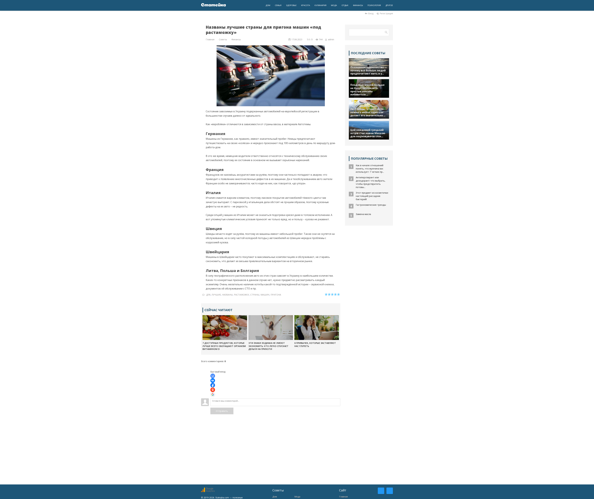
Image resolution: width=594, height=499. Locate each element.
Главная (343, 496)
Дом (274, 496)
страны (254, 294)
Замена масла (363, 214)
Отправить (222, 410)
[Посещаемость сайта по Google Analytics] (208, 491)
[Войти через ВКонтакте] (212, 380)
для (208, 294)
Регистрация (386, 13)
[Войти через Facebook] (212, 385)
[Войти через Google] (212, 394)
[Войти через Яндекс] (212, 389)
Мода (297, 496)
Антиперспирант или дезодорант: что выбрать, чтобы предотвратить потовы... (370, 182)
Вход (370, 13)
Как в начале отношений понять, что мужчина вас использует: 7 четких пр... (370, 168)
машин (264, 294)
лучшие (216, 294)
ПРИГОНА (276, 294)
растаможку (241, 294)
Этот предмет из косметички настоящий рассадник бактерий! (372, 196)
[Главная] (213, 5)
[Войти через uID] (212, 376)
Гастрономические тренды (371, 204)
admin (331, 39)
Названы (227, 294)
